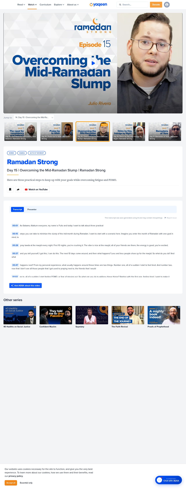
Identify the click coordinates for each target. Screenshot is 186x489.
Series (11, 153)
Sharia (22, 153)
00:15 (15, 233)
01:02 (15, 276)
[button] (93, 63)
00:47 (15, 265)
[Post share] (18, 189)
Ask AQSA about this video (27, 285)
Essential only (26, 482)
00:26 (15, 245)
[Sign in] (167, 5)
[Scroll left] (3, 131)
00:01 (15, 225)
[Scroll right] (182, 131)
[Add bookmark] (10, 189)
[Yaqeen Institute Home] (98, 4)
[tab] (17, 209)
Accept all (10, 482)
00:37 (15, 253)
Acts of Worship (37, 153)
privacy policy (16, 476)
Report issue (172, 218)
